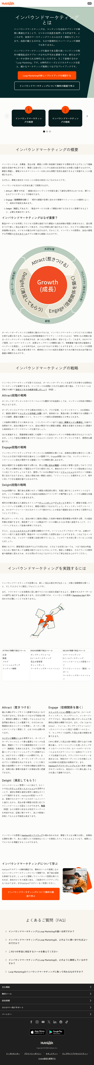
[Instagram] (37, 1022)
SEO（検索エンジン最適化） (71, 422)
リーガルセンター (13, 1053)
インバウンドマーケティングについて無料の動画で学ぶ (47, 85)
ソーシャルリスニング (19, 530)
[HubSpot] (8, 3)
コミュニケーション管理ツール (62, 712)
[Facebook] (31, 1022)
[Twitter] (49, 1022)
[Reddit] (60, 1022)
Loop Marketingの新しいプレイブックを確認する (47, 75)
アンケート (60, 502)
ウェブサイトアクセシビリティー (75, 1053)
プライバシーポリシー (32, 1053)
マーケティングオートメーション (20, 788)
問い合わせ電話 (52, 465)
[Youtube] (43, 1022)
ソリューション (67, 472)
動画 (43, 805)
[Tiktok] (66, 1022)
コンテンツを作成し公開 (30, 413)
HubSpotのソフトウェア (32, 835)
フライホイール (20, 233)
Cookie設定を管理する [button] (47, 1058)
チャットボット (46, 502)
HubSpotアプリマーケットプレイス (64, 765)
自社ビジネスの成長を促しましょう (31, 389)
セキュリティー (52, 1053)
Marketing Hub (78, 595)
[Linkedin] (54, 1022)
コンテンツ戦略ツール (12, 738)
